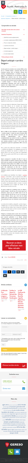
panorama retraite (10, 416)
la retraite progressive (8, 51)
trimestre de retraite (12, 431)
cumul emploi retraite (22, 408)
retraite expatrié (19, 423)
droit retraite (6, 410)
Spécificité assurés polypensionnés (11, 37)
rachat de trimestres (19, 417)
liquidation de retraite (8, 412)
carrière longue (6, 406)
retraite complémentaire (11, 422)
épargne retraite (14, 433)
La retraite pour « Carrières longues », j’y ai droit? (4, 294)
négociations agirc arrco (15, 414)
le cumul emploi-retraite (9, 53)
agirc (3, 404)
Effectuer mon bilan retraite (11, 365)
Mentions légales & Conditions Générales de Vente (11, 461)
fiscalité (13, 410)
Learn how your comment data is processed (13, 354)
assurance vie (11, 404)
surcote (25, 429)
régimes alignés (11, 429)
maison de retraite (17, 412)
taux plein (5, 431)
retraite (8, 419)
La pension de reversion (9, 45)
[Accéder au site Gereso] (14, 444)
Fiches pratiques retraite (7, 57)
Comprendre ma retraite (9, 25)
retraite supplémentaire (12, 425)
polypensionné (5, 417)
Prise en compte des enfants (10, 42)
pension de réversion (20, 416)
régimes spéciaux (18, 429)
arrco (7, 404)
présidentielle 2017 (12, 417)
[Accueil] (14, 5)
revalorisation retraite (11, 427)
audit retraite (15, 404)
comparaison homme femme (9, 408)
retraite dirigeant (13, 423)
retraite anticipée (15, 420)
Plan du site (25, 461)
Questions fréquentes (7, 34)
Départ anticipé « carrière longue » (11, 48)
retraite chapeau (22, 419)
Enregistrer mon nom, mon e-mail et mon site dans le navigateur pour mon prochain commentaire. (13, 340)
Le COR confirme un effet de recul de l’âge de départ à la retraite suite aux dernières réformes (21, 298)
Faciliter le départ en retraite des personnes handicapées (13, 294)
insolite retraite (20, 410)
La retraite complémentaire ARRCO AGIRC (13, 40)
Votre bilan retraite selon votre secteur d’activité (11, 30)
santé (23, 429)
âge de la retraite (21, 431)
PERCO (25, 416)
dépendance (10, 410)
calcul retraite (22, 405)
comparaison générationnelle (17, 407)
